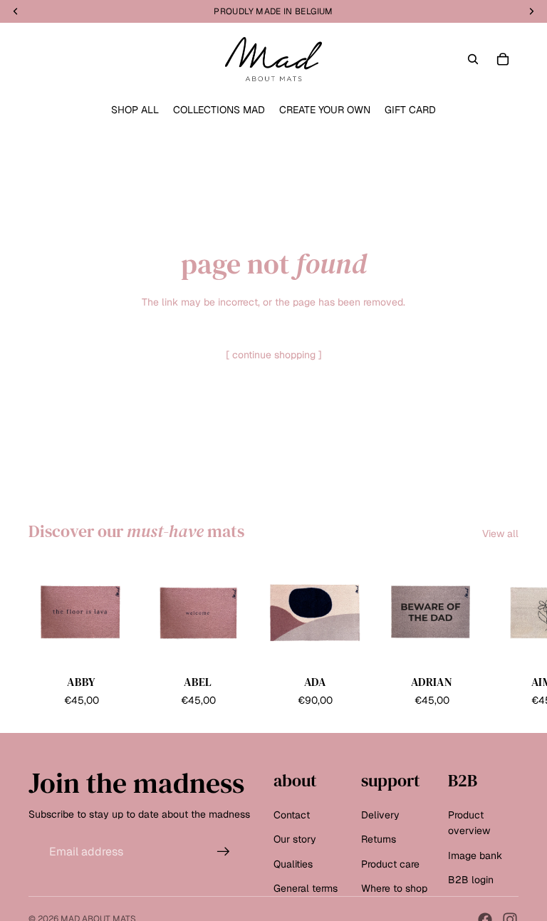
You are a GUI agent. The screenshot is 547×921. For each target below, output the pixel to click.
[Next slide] (503, 634)
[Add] (112, 643)
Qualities (293, 863)
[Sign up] (224, 851)
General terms (306, 888)
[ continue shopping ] (274, 354)
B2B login (471, 879)
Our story (295, 839)
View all (500, 533)
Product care (390, 863)
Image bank (475, 854)
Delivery (380, 814)
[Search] (473, 59)
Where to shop (394, 888)
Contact (292, 814)
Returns (378, 839)
